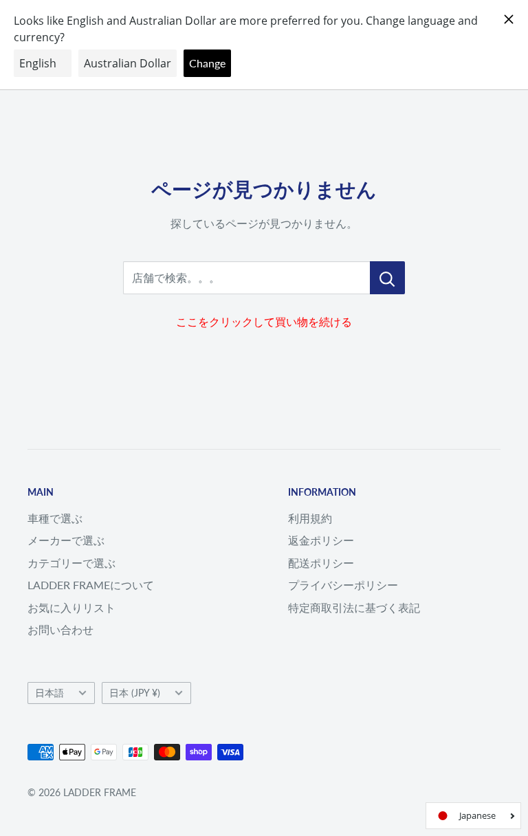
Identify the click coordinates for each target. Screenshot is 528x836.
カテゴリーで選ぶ (72, 562)
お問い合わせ (61, 629)
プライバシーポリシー (343, 584)
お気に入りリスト (72, 607)
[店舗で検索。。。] (387, 277)
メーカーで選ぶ (66, 540)
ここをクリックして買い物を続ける (264, 321)
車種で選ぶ (55, 518)
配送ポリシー (321, 562)
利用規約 (310, 518)
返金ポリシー (321, 540)
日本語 (49, 693)
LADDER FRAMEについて (91, 584)
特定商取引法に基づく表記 (354, 607)
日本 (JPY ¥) (134, 693)
